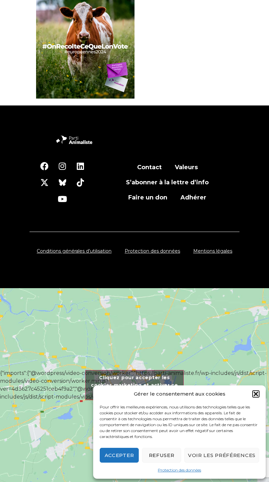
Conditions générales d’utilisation (74, 251)
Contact (149, 167)
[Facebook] (44, 166)
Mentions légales (212, 251)
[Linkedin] (80, 166)
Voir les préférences (222, 455)
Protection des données (179, 470)
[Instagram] (62, 166)
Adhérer (193, 197)
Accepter (119, 455)
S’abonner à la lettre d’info (167, 182)
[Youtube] (62, 199)
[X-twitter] (44, 182)
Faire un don (147, 197)
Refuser (162, 455)
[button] (256, 394)
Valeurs (186, 167)
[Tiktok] (80, 182)
